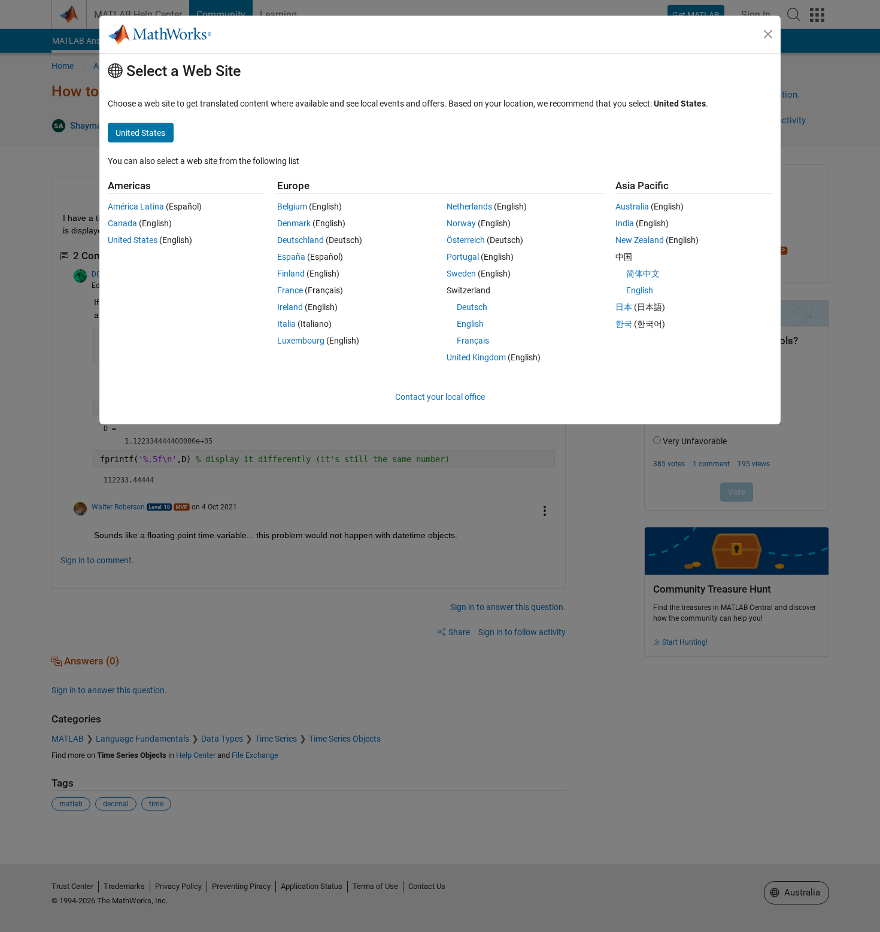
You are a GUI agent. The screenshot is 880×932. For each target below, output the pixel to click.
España (291, 257)
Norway (461, 223)
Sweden (461, 273)
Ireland (290, 307)
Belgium (292, 206)
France (290, 290)
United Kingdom (476, 357)
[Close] (768, 34)
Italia (286, 324)
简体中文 (643, 273)
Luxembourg (300, 340)
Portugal (463, 257)
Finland (291, 273)
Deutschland (300, 240)
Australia (632, 206)
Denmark (294, 223)
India (624, 223)
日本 (623, 307)
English (470, 324)
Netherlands (469, 206)
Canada (122, 223)
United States (132, 240)
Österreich (466, 240)
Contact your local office (440, 397)
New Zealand (639, 240)
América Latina (136, 206)
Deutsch (472, 307)
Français (473, 340)
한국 (623, 324)
